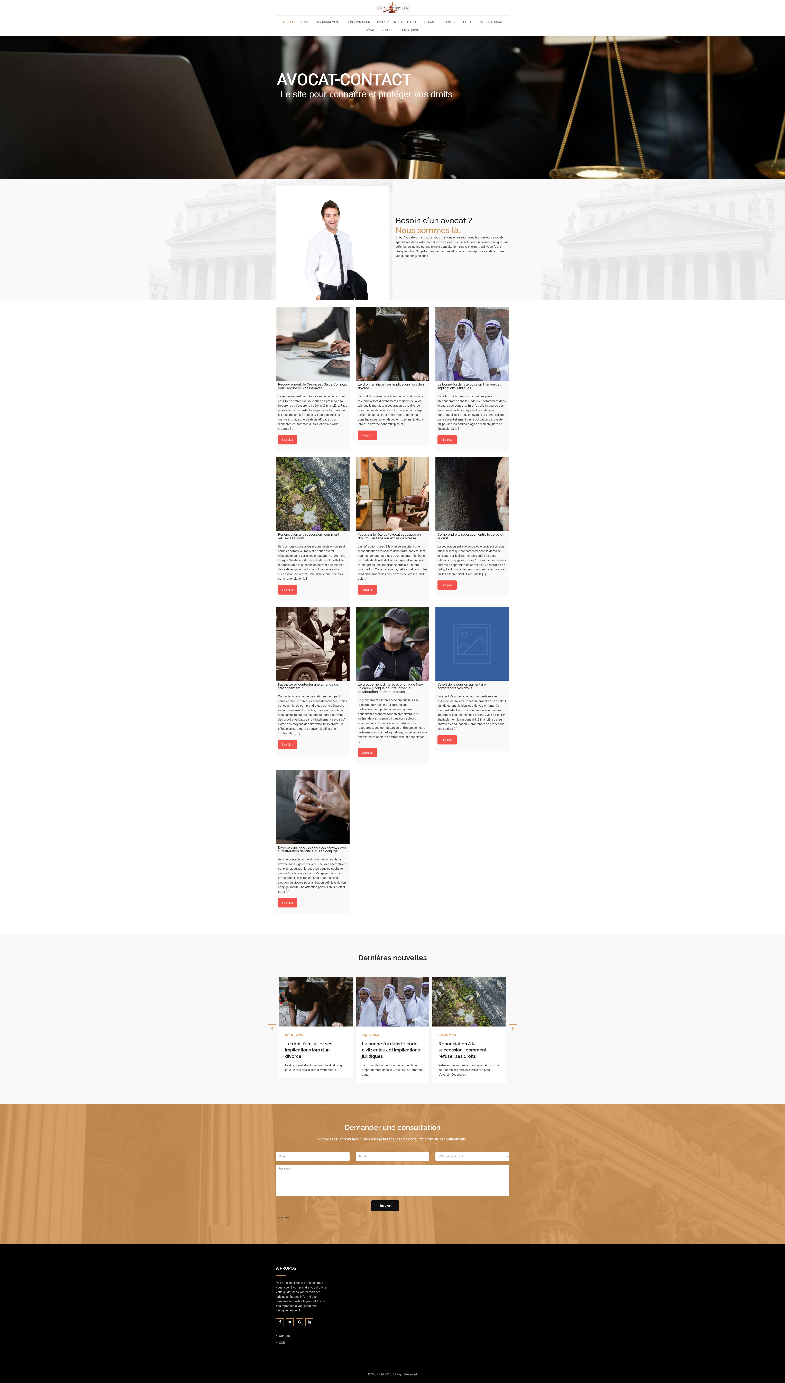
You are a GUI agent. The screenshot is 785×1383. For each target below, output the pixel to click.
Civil (305, 22)
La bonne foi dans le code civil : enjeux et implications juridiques (314, 1050)
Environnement (328, 22)
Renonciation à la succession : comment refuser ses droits (386, 1050)
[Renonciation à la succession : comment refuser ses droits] (313, 494)
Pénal (370, 30)
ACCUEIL (288, 22)
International (491, 22)
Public (387, 30)
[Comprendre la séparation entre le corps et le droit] (472, 494)
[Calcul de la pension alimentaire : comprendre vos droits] (472, 644)
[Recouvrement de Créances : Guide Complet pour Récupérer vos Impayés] (313, 344)
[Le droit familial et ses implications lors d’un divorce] (392, 344)
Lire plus (287, 439)
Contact (284, 1336)
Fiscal (468, 22)
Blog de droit (409, 30)
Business (449, 22)
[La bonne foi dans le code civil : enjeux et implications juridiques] (472, 344)
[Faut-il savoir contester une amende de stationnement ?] (313, 644)
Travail (430, 22)
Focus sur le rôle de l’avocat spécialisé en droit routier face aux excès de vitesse (468, 1050)
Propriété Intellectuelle (397, 22)
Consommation (358, 22)
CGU (282, 1343)
